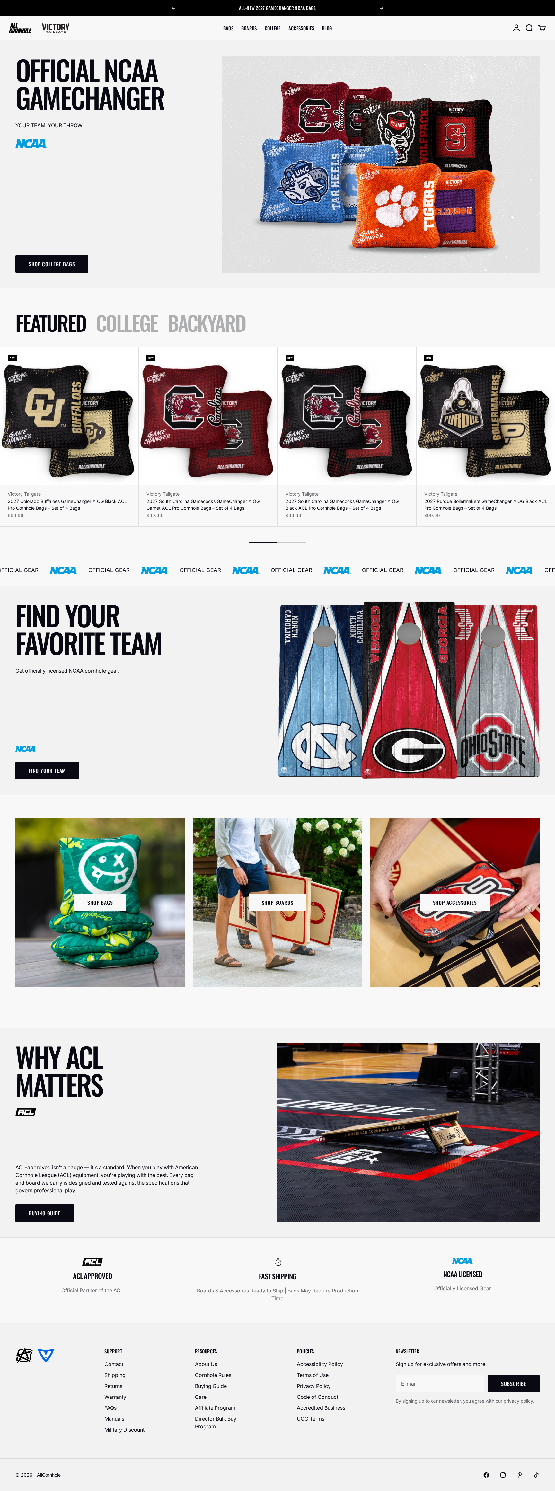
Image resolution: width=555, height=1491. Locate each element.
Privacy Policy (314, 1386)
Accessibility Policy (320, 1364)
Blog (327, 27)
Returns (113, 1386)
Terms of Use (313, 1375)
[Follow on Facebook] (486, 1475)
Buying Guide (211, 1386)
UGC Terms (310, 1419)
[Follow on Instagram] (503, 1475)
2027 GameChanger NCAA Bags (286, 7)
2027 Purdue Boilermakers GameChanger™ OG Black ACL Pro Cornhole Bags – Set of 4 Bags (485, 504)
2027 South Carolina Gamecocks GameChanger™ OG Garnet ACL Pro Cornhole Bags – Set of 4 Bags (203, 504)
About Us (206, 1364)
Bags (228, 27)
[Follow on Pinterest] (519, 1475)
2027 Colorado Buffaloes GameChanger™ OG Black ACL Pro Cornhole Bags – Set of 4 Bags (67, 504)
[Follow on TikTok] (536, 1475)
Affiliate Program (215, 1408)
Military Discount (124, 1429)
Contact (113, 1364)
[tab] (50, 322)
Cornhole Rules (213, 1375)
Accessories (301, 27)
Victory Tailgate (24, 494)
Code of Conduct (317, 1397)
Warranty (115, 1397)
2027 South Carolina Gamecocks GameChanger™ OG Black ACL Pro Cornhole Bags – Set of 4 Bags (342, 504)
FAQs (110, 1408)
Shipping (115, 1375)
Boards (249, 27)
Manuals (114, 1419)
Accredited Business (321, 1408)
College (273, 27)
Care (201, 1397)
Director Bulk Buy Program (215, 1423)
